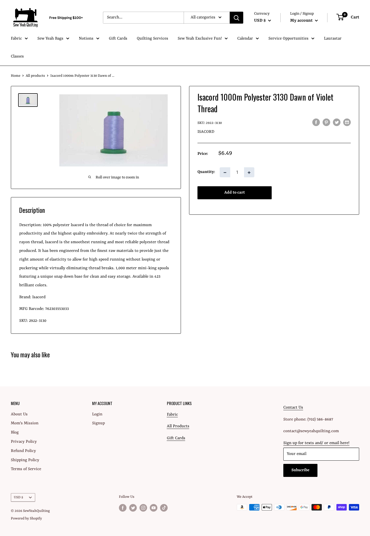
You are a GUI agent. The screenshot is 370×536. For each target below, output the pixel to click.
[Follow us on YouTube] (153, 508)
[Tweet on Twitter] (336, 122)
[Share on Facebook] (316, 122)
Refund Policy (23, 451)
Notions (86, 38)
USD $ (18, 497)
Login (97, 414)
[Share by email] (347, 122)
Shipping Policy (25, 460)
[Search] (236, 18)
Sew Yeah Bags (50, 38)
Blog (15, 432)
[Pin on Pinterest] (326, 122)
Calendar (245, 38)
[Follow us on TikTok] (164, 508)
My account (302, 20)
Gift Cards (118, 38)
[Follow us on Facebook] (122, 508)
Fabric (16, 38)
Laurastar (333, 38)
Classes (17, 56)
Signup (98, 423)
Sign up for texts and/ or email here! (316, 443)
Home (15, 76)
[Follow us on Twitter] (133, 508)
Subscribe (300, 470)
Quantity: (206, 172)
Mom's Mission (24, 423)
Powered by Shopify (26, 518)
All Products (178, 426)
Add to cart (234, 192)
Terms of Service (26, 469)
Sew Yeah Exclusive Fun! (200, 38)
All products (35, 76)
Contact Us (293, 407)
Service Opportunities (288, 38)
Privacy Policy (24, 441)
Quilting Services (152, 38)
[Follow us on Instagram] (143, 508)
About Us (19, 414)
